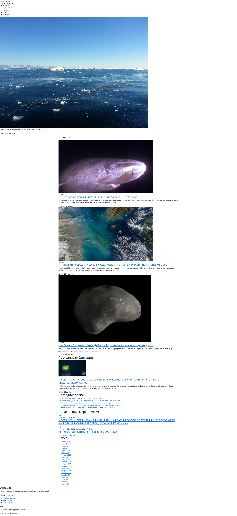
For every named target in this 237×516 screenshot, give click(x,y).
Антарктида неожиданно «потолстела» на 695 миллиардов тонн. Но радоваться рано (89, 405)
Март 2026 (65, 453)
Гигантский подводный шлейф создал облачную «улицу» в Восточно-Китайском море (113, 264)
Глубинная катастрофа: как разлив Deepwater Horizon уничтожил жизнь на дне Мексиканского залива (109, 381)
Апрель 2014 (66, 484)
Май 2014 (64, 482)
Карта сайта (7, 500)
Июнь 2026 (65, 446)
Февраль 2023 (66, 471)
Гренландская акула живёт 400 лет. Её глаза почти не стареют (98, 197)
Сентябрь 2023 (66, 466)
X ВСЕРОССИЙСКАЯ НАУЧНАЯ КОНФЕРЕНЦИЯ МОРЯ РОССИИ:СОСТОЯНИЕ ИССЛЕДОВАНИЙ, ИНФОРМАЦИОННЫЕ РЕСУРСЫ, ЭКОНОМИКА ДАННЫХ (117, 421)
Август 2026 (65, 442)
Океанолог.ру (5, 1)
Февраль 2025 (66, 464)
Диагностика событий (11, 498)
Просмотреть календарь (67, 435)
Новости (6, 6)
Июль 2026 (65, 444)
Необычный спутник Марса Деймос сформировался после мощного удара (106, 345)
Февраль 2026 (66, 455)
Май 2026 (64, 448)
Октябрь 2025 (66, 462)
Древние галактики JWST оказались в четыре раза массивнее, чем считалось (86, 407)
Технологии (7, 12)
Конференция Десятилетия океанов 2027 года (88, 431)
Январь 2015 (66, 477)
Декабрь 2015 (66, 475)
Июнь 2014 (65, 479)
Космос (5, 10)
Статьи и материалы (8, 134)
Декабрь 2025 (66, 459)
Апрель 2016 (66, 473)
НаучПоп (6, 14)
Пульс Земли (7, 8)
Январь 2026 (66, 457)
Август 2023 (65, 468)
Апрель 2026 (66, 451)
